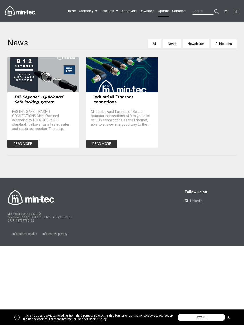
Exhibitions (224, 44)
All (155, 44)
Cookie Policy (98, 319)
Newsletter (196, 44)
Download (147, 11)
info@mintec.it (63, 217)
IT (236, 11)
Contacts (179, 11)
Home (71, 11)
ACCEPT (201, 317)
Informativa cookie (24, 234)
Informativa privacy (54, 234)
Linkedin (196, 201)
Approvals (129, 11)
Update (163, 11)
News (172, 44)
